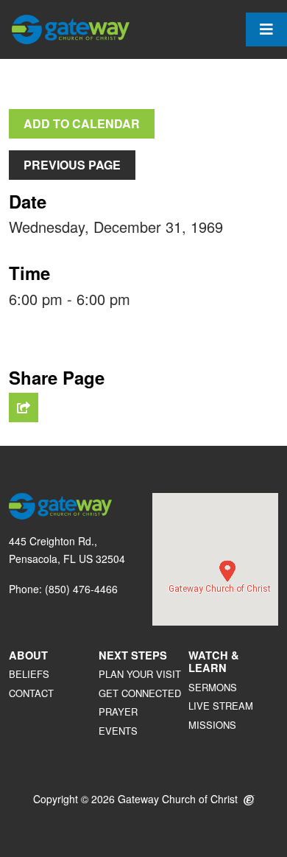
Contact (31, 693)
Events (118, 731)
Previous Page (72, 164)
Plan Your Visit (140, 674)
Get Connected (140, 693)
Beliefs (29, 674)
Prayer (118, 711)
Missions (212, 725)
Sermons (212, 687)
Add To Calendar (82, 123)
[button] (227, 571)
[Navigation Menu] (266, 29)
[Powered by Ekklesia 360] (249, 800)
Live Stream (220, 706)
